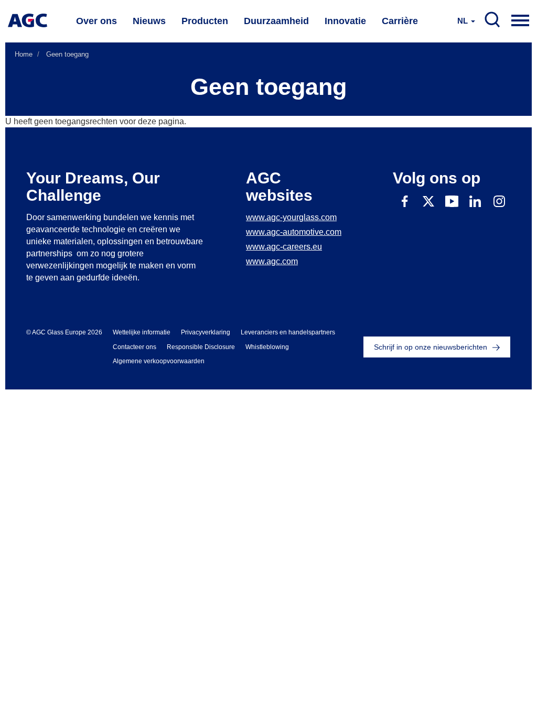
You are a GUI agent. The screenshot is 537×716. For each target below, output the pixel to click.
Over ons (96, 21)
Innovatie (345, 21)
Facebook (404, 201)
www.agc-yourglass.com (291, 217)
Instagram (499, 201)
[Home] (27, 20)
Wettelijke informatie (141, 332)
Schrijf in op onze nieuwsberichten (430, 347)
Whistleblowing (267, 347)
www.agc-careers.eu (284, 246)
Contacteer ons (134, 347)
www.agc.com (272, 261)
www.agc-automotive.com (293, 231)
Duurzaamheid (276, 21)
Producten (204, 21)
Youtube (451, 201)
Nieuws (149, 21)
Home (24, 54)
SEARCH (492, 20)
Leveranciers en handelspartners (288, 332)
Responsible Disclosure (201, 347)
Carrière (400, 21)
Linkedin (475, 201)
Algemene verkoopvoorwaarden (159, 361)
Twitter (428, 201)
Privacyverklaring (205, 332)
